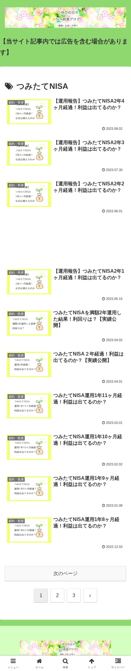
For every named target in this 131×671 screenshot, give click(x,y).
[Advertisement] (65, 237)
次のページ (65, 573)
